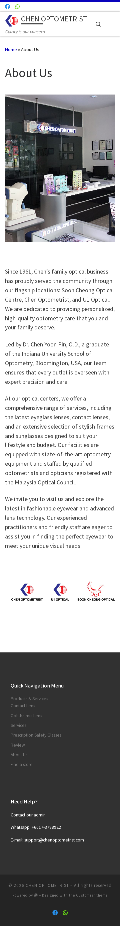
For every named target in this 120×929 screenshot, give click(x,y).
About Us (19, 755)
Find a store (22, 764)
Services (18, 725)
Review (18, 745)
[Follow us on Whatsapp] (17, 6)
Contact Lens (23, 706)
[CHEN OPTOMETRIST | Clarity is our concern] (12, 19)
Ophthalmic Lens (26, 716)
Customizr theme (92, 895)
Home (11, 49)
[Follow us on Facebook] (7, 6)
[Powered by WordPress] (36, 895)
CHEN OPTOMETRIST (47, 885)
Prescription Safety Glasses (36, 735)
